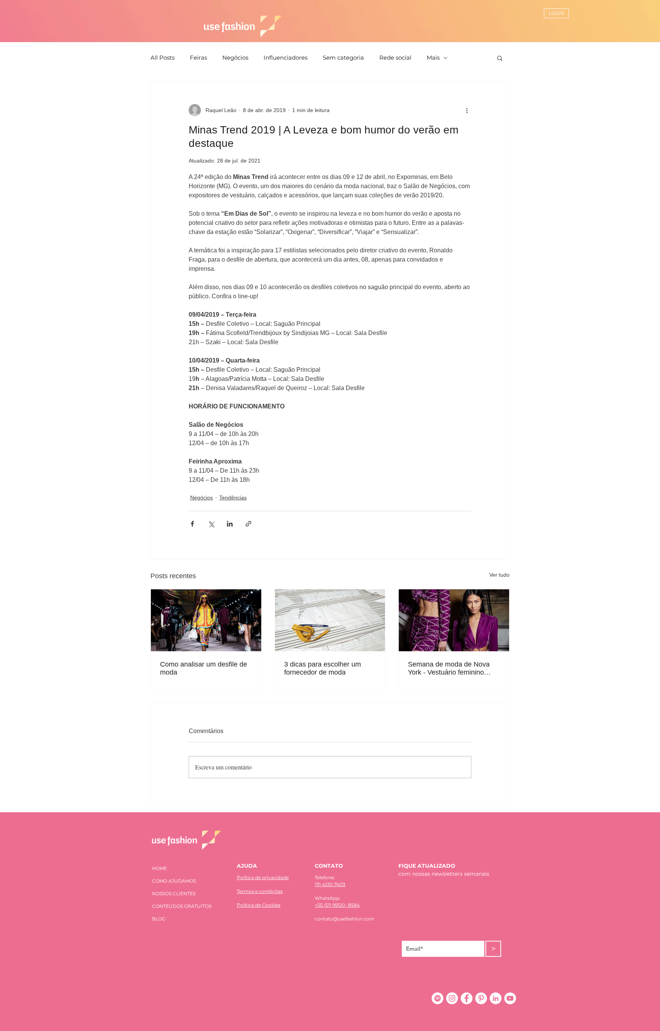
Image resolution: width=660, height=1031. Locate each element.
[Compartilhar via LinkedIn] (229, 523)
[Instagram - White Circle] (452, 998)
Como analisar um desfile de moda (203, 668)
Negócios (235, 57)
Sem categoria (343, 57)
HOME (159, 868)
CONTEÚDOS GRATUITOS (182, 906)
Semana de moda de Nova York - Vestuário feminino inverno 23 (449, 668)
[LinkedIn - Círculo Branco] (495, 998)
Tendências (233, 497)
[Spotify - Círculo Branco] (437, 998)
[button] (499, 58)
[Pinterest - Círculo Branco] (481, 998)
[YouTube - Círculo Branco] (510, 998)
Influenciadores (285, 57)
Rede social (395, 57)
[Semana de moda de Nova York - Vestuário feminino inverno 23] (454, 620)
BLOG (158, 919)
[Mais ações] (466, 110)
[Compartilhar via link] (248, 523)
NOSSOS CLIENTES (174, 893)
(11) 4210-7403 (330, 884)
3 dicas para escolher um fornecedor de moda (322, 668)
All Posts (162, 57)
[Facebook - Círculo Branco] (466, 998)
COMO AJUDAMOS (174, 881)
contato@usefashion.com (344, 919)
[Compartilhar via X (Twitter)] (211, 523)
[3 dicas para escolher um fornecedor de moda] (330, 620)
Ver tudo (499, 575)
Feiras (198, 57)
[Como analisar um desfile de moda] (206, 620)
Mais (433, 57)
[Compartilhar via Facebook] (192, 523)
